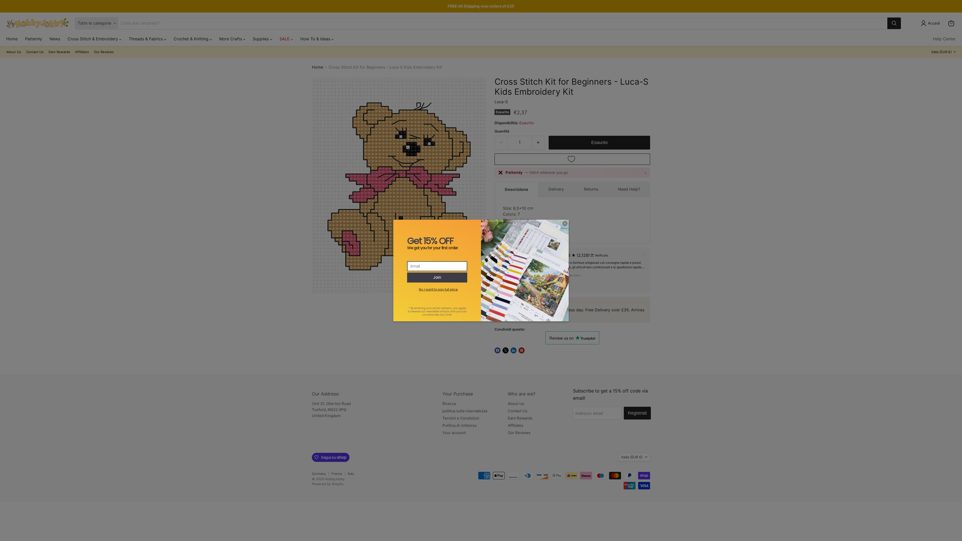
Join (437, 277)
